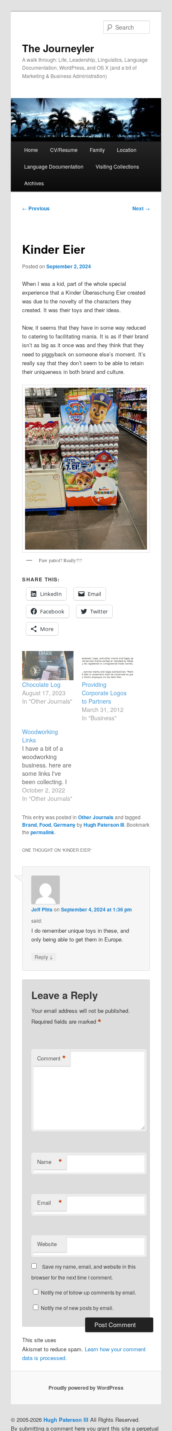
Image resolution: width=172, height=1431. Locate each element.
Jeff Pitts (42, 909)
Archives (34, 183)
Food (45, 824)
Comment (51, 1058)
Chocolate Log (41, 684)
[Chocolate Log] (47, 665)
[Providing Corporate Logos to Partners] (107, 665)
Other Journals (96, 817)
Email (49, 1202)
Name (49, 1162)
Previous (36, 208)
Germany (64, 824)
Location (127, 149)
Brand (29, 824)
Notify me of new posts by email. (77, 1307)
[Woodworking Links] (52, 765)
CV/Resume (64, 149)
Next (141, 208)
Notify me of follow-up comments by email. (88, 1292)
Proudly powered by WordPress (86, 1387)
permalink (42, 832)
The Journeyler (58, 48)
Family (97, 149)
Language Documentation (53, 166)
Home (31, 149)
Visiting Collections (117, 166)
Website (47, 1244)
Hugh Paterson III (103, 824)
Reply (44, 956)
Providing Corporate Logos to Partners (104, 692)
